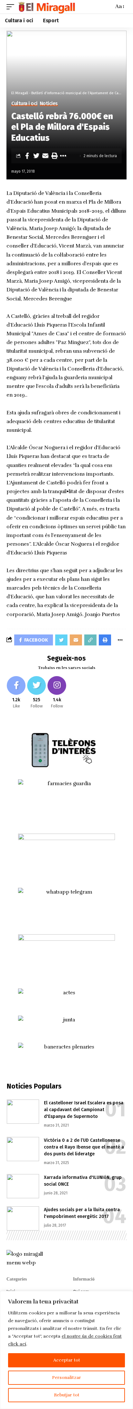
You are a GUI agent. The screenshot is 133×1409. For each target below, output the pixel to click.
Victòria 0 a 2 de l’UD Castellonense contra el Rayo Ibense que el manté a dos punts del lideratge (84, 1147)
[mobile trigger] (11, 7)
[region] (66, 1350)
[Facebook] (16, 692)
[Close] (126, 1296)
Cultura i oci (24, 103)
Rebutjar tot (66, 1395)
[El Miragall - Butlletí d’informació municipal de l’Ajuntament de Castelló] (46, 7)
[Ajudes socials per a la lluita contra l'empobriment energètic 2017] (23, 1218)
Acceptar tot (66, 1360)
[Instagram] (56, 692)
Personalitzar (66, 1377)
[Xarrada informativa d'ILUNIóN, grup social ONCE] (23, 1186)
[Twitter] (36, 692)
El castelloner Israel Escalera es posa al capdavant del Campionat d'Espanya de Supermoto (83, 1109)
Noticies (49, 103)
